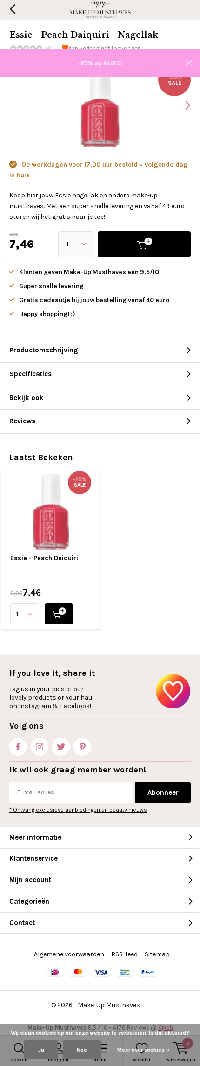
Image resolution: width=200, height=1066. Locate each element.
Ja (41, 1049)
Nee (82, 1049)
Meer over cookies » (143, 1049)
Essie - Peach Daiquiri (44, 558)
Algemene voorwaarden (69, 954)
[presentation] (181, 105)
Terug (12, 9)
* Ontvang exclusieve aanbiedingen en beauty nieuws (78, 810)
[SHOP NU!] (59, 613)
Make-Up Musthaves (109, 1005)
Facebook (18, 747)
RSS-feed (124, 954)
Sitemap (157, 954)
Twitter (61, 747)
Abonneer (163, 792)
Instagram (39, 747)
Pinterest (82, 747)
